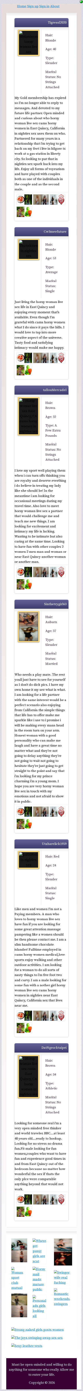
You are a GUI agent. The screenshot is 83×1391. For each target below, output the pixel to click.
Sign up (32, 6)
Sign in (44, 6)
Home (21, 6)
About (54, 6)
